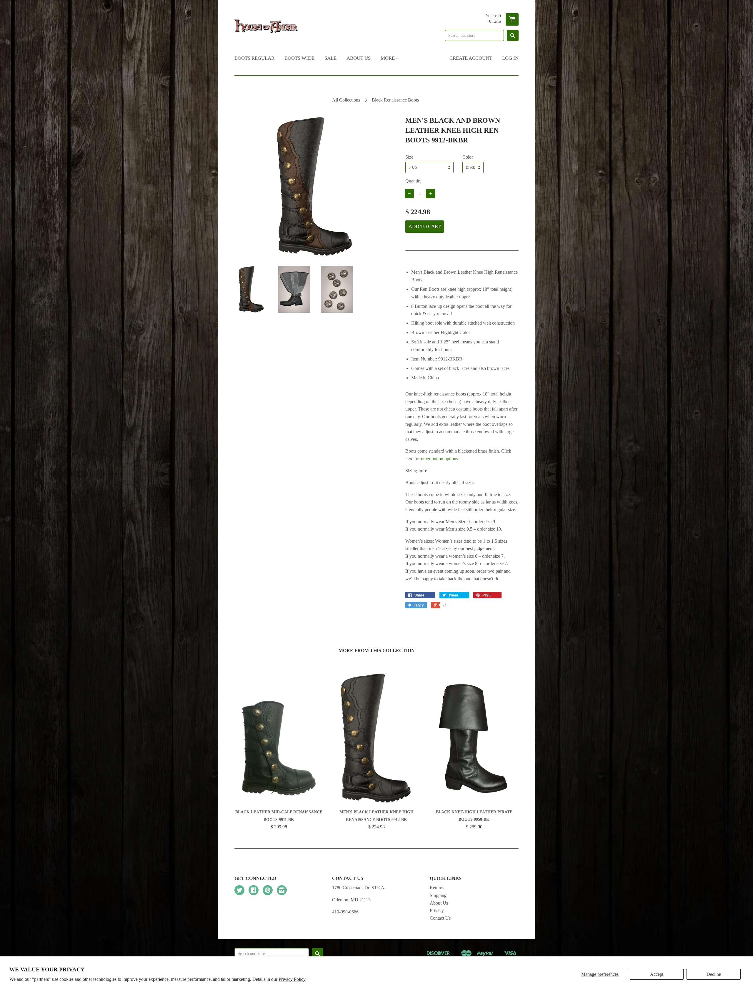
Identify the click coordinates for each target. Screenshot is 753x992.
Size (409, 156)
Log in (510, 58)
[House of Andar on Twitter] (239, 890)
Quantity (413, 180)
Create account (470, 58)
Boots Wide (299, 58)
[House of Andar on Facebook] (254, 890)
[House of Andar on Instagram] (282, 890)
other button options (439, 458)
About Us (358, 58)
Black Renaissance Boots (395, 99)
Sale (330, 58)
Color (467, 156)
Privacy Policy (292, 979)
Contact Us (440, 917)
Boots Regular (254, 58)
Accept (656, 974)
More (388, 58)
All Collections (346, 99)
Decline (714, 974)
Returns (437, 887)
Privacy (437, 910)
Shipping (438, 895)
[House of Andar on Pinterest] (268, 890)
